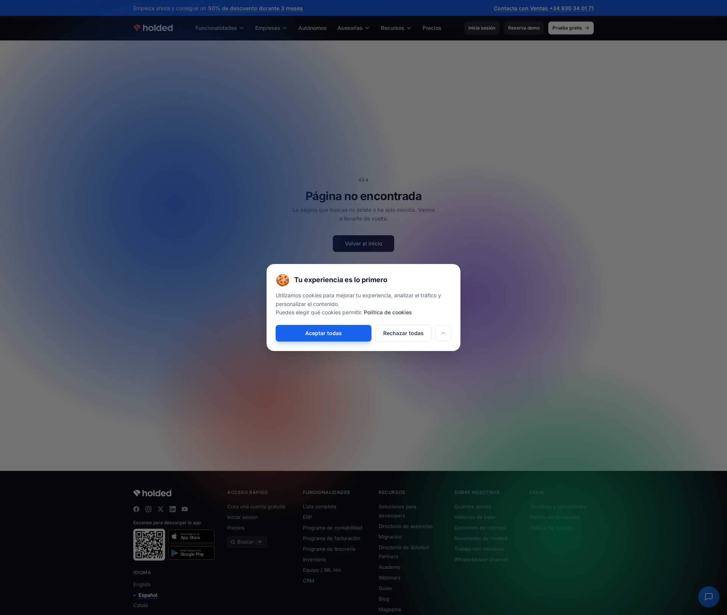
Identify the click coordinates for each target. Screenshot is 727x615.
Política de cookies (388, 312)
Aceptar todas (323, 333)
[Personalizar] (443, 333)
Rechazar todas (403, 333)
